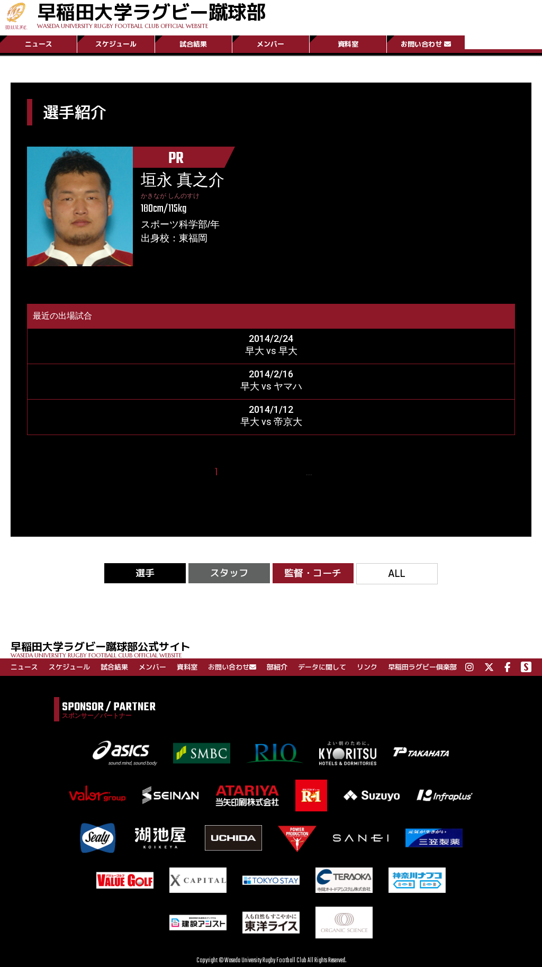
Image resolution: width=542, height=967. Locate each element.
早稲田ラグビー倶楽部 (422, 667)
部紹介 (277, 667)
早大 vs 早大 (271, 350)
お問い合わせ (421, 44)
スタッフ (229, 573)
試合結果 (193, 44)
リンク (367, 667)
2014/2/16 (271, 373)
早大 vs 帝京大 (271, 421)
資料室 (348, 44)
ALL (396, 573)
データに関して (322, 667)
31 (323, 472)
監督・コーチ (312, 573)
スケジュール (116, 44)
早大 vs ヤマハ (271, 386)
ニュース (38, 44)
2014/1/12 (271, 409)
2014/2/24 (271, 338)
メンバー (270, 44)
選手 (145, 573)
